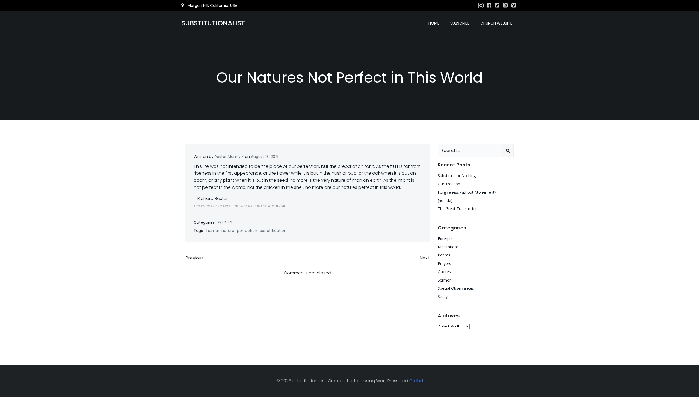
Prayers (444, 263)
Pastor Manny (228, 156)
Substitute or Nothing (457, 175)
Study (443, 296)
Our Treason (449, 183)
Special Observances (456, 288)
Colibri (416, 381)
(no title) (445, 200)
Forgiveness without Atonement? (467, 192)
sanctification (273, 230)
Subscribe (459, 23)
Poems (444, 255)
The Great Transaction (458, 208)
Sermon (445, 280)
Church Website (496, 23)
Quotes (225, 222)
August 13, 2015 (265, 156)
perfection (247, 230)
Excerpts (445, 238)
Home (433, 23)
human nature (220, 230)
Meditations (448, 246)
